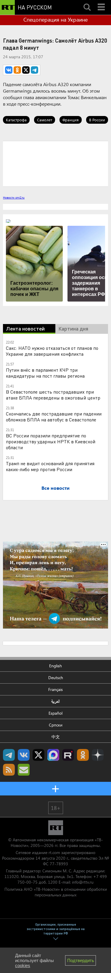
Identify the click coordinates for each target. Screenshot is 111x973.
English (55, 665)
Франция (70, 119)
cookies (22, 965)
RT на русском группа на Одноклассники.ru (83, 755)
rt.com (54, 852)
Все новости (55, 488)
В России (97, 119)
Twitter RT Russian (38, 755)
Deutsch (55, 677)
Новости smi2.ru (14, 197)
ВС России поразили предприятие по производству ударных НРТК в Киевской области (50, 441)
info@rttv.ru (83, 882)
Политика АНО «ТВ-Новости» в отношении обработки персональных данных (55, 892)
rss (9, 770)
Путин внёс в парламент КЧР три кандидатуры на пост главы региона (45, 373)
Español (55, 713)
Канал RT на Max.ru (53, 755)
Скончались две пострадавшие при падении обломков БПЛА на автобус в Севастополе (54, 416)
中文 (56, 737)
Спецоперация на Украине (55, 19)
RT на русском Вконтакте (24, 755)
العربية (55, 701)
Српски (55, 725)
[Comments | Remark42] (55, 163)
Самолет (44, 119)
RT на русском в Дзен (98, 755)
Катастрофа (16, 119)
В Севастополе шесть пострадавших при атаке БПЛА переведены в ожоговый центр (53, 395)
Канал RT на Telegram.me (9, 755)
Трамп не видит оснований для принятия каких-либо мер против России (50, 466)
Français (55, 689)
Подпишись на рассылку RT (24, 770)
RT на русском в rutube (68, 755)
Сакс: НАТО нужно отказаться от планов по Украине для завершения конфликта (52, 351)
